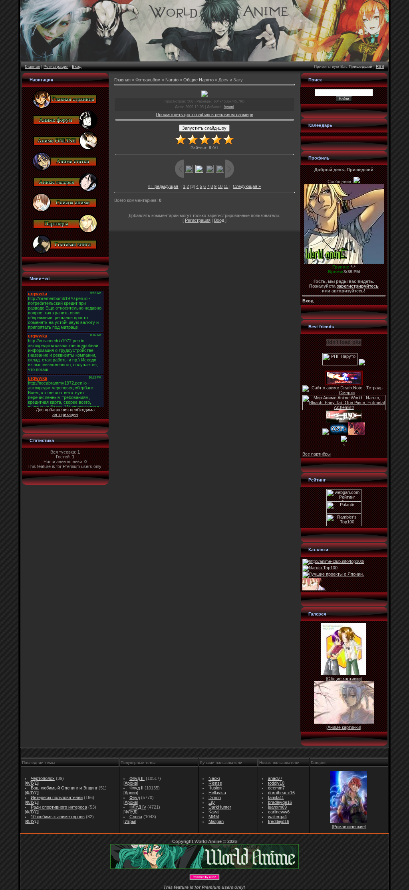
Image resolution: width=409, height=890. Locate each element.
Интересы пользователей (57, 797)
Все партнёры (316, 454)
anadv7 (275, 778)
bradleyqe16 (280, 802)
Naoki (214, 778)
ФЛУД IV (137, 807)
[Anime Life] (325, 433)
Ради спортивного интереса (59, 807)
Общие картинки (344, 678)
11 (226, 186)
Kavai (213, 811)
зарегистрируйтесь (358, 286)
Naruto (172, 79)
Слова (135, 816)
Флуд (134, 797)
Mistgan (216, 821)
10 (220, 186)
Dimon (214, 797)
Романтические (349, 826)
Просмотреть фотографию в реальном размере (204, 114)
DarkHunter (219, 807)
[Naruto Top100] (320, 567)
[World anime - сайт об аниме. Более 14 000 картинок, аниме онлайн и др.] (204, 867)
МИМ (213, 816)
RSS (380, 66)
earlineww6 (279, 811)
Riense (215, 783)
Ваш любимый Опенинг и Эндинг (64, 787)
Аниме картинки (344, 727)
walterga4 (277, 816)
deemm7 (276, 787)
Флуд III (137, 778)
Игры (130, 821)
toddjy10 (276, 783)
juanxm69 (277, 807)
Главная (32, 66)
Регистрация (56, 66)
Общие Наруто (198, 79)
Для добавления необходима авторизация (65, 412)
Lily (211, 802)
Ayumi (229, 107)
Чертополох (43, 778)
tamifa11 (276, 797)
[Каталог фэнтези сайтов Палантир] (343, 512)
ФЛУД (32, 783)
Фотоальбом (148, 79)
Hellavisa (217, 792)
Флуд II (136, 787)
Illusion (215, 787)
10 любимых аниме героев (58, 816)
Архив (131, 783)
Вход (76, 66)
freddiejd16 (278, 821)
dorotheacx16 (281, 792)
